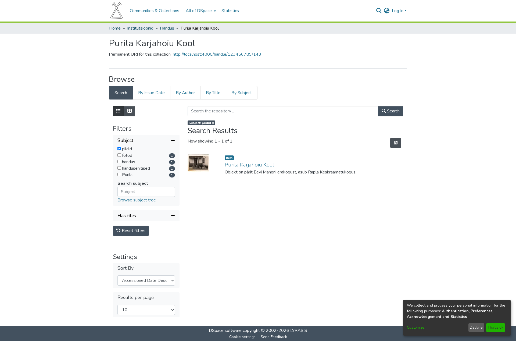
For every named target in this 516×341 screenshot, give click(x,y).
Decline (476, 327)
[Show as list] (118, 111)
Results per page (135, 297)
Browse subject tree (136, 200)
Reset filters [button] (133, 231)
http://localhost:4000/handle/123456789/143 (217, 54)
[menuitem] (200, 11)
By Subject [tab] (241, 93)
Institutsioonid (140, 28)
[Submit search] (379, 11)
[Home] (116, 10)
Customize (415, 327)
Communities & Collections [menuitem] (154, 11)
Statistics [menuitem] (230, 11)
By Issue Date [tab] (151, 93)
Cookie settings (242, 336)
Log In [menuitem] (397, 11)
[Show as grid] (129, 111)
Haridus (167, 28)
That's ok (495, 327)
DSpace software (225, 330)
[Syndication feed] (395, 143)
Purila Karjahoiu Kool (249, 164)
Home (115, 28)
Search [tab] (120, 93)
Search (393, 111)
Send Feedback (274, 336)
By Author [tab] (185, 93)
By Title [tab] (213, 93)
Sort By (125, 268)
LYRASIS (298, 330)
